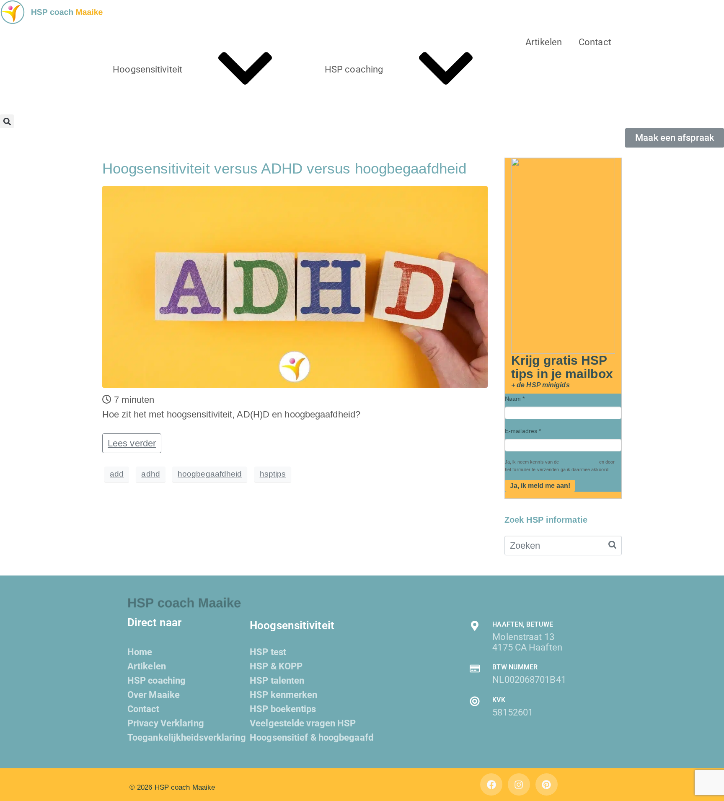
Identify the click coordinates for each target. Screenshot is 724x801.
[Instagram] (519, 784)
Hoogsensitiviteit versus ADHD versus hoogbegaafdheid (284, 168)
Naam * (515, 398)
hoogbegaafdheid (210, 473)
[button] (7, 121)
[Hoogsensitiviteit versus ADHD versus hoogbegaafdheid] (295, 286)
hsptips (273, 473)
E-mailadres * (523, 431)
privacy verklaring (579, 461)
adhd (150, 473)
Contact (595, 42)
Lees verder (132, 443)
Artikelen (543, 42)
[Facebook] (491, 784)
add (117, 473)
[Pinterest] (546, 784)
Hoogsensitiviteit (147, 69)
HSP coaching (354, 69)
